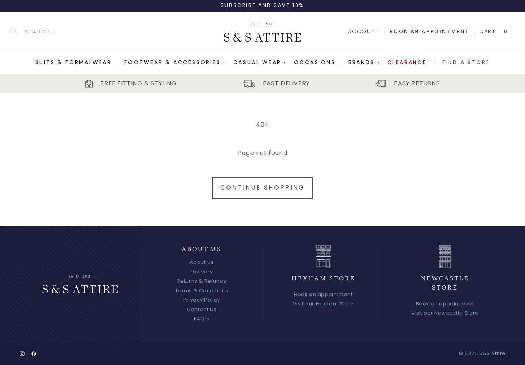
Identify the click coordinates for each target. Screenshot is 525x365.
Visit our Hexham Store (323, 304)
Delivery (202, 272)
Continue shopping (262, 188)
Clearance (407, 63)
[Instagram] (22, 354)
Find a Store (466, 63)
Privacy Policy (201, 300)
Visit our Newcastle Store (445, 313)
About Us (201, 262)
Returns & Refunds (201, 281)
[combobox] (119, 32)
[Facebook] (34, 354)
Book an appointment (429, 31)
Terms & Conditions (201, 290)
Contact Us (201, 309)
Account (363, 31)
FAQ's (201, 319)
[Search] (13, 30)
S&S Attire (492, 353)
